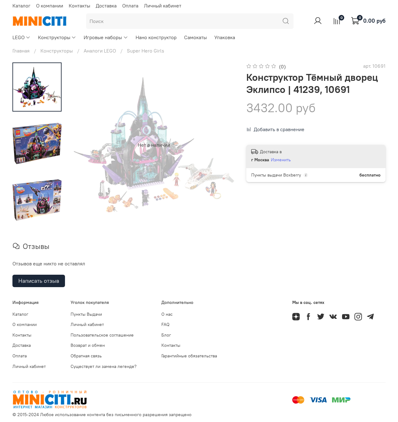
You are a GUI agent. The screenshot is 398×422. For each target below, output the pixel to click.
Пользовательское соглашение (102, 335)
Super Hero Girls (145, 51)
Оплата (130, 5)
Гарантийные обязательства (189, 356)
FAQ (165, 324)
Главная (21, 51)
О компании (49, 5)
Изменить (281, 160)
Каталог (21, 5)
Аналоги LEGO (100, 51)
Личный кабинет (162, 5)
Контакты (79, 5)
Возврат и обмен (88, 345)
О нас (167, 314)
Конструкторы (54, 37)
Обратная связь (86, 356)
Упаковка (224, 37)
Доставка (106, 5)
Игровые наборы (103, 37)
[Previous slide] (83, 144)
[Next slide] (223, 144)
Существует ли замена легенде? (104, 366)
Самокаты (195, 37)
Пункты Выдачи (86, 314)
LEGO (18, 37)
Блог (166, 335)
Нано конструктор (156, 37)
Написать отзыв (38, 280)
